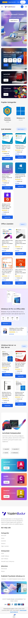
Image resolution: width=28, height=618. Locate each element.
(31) (17, 332)
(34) (22, 150)
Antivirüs (3, 543)
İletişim (3, 571)
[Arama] (22, 6)
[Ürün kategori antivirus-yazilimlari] (7, 115)
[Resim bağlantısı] (14, 513)
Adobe (2, 538)
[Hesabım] (26, 6)
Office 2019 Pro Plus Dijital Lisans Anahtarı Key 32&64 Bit (20, 272)
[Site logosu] (10, 7)
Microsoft (3, 535)
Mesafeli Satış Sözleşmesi (7, 561)
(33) (22, 246)
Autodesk (3, 541)
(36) (9, 246)
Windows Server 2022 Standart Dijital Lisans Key (19, 394)
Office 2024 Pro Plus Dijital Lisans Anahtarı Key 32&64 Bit (7, 243)
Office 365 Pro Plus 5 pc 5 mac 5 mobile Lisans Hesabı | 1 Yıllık (7, 272)
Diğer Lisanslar (5, 546)
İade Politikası (4, 558)
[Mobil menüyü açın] (2, 6)
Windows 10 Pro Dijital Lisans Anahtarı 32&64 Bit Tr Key (7, 177)
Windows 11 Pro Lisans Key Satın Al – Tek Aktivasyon (20, 147)
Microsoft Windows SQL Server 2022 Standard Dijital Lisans (20, 365)
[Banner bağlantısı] (14, 59)
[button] (7, 158)
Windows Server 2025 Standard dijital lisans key (6, 364)
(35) (9, 151)
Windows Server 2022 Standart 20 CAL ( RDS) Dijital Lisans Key (6, 394)
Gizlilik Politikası (5, 556)
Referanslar (4, 568)
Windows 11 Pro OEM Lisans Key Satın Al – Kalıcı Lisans (6, 147)
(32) (9, 181)
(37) (9, 276)
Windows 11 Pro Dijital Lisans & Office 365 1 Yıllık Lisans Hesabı (6, 206)
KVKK (2, 553)
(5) (21, 179)
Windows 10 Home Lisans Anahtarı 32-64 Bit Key (20, 176)
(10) (22, 397)
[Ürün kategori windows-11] (20, 114)
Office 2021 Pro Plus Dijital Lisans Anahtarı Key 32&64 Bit (20, 243)
